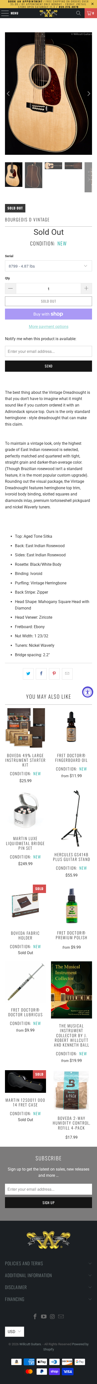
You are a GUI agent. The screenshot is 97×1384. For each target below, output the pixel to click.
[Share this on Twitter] (28, 674)
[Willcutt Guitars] (48, 13)
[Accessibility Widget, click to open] (87, 692)
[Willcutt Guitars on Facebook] (35, 1317)
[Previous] (9, 93)
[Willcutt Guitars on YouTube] (44, 1317)
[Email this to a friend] (67, 674)
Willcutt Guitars (30, 1344)
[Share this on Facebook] (41, 674)
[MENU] (2, 13)
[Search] (78, 13)
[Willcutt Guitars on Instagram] (52, 1317)
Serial (9, 256)
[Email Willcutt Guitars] (61, 1317)
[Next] (88, 93)
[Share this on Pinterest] (54, 674)
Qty (7, 278)
